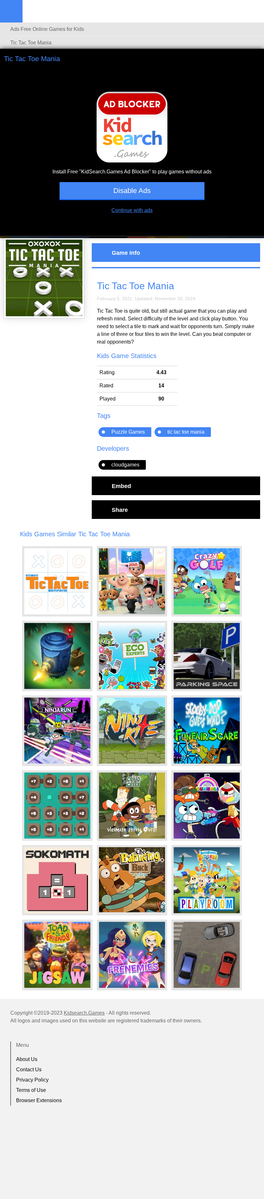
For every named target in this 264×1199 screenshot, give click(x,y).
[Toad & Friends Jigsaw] (57, 955)
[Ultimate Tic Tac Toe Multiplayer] (57, 581)
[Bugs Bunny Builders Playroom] (206, 880)
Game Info (126, 252)
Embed (121, 486)
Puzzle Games (128, 432)
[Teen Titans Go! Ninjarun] (57, 730)
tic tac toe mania (185, 432)
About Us (26, 1059)
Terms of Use (31, 1090)
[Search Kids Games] (253, 11)
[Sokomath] (57, 880)
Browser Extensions (39, 1100)
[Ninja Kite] (132, 730)
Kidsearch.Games (84, 1013)
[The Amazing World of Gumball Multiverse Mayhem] (206, 805)
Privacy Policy (32, 1080)
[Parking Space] (206, 656)
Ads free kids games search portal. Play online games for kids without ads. (63, 11)
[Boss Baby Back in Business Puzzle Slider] (132, 581)
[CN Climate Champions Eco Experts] (132, 656)
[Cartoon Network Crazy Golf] (206, 581)
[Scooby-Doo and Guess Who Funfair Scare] (206, 730)
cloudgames (125, 464)
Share (120, 509)
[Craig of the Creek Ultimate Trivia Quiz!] (132, 805)
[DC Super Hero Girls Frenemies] (132, 955)
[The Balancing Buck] (132, 879)
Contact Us (29, 1069)
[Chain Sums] (57, 805)
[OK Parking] (206, 955)
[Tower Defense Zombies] (57, 656)
